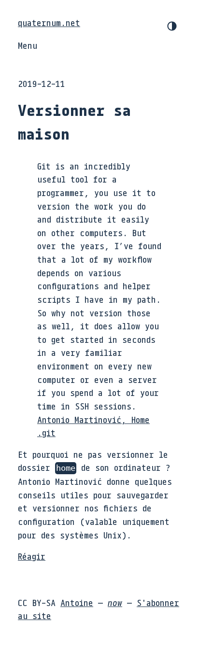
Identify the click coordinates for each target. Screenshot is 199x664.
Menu (27, 45)
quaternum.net (49, 22)
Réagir (31, 556)
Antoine (76, 602)
